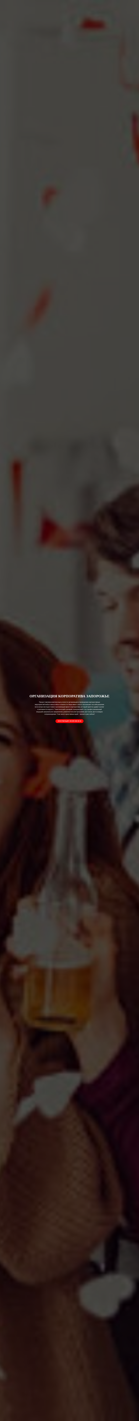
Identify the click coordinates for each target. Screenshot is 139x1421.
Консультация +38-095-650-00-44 (69, 721)
